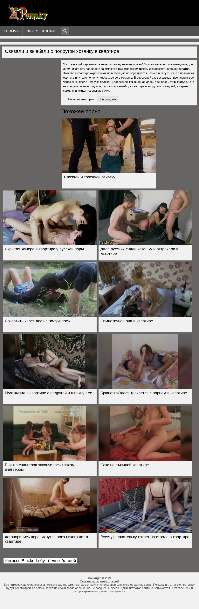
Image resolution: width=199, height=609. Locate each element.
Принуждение (108, 99)
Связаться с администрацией (99, 581)
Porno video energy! (40, 31)
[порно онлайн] (27, 19)
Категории (11, 31)
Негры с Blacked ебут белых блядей (40, 560)
